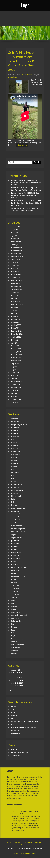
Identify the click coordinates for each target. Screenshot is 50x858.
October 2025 (16, 254)
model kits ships (16, 520)
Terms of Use (15, 756)
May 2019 (14, 376)
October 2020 (16, 358)
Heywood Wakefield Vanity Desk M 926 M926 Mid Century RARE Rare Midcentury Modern (26, 182)
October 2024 (16, 286)
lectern (13, 502)
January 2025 (16, 277)
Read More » (22, 145)
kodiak (13, 499)
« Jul (10, 691)
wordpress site (16, 733)
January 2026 (16, 245)
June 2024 (15, 292)
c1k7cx (13, 718)
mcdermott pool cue (18, 508)
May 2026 (14, 233)
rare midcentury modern (19, 567)
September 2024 (17, 289)
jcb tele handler (16, 496)
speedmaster (15, 594)
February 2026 (16, 242)
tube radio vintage (17, 639)
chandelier (15, 445)
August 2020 (15, 364)
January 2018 (16, 399)
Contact (14, 750)
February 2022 (16, 331)
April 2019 (14, 379)
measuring (15, 511)
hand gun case (16, 484)
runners (14, 582)
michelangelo (16, 514)
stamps (13, 600)
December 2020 (17, 355)
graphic (14, 481)
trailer (13, 633)
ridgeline (14, 579)
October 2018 (16, 388)
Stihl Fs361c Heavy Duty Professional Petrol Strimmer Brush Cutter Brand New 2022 (24, 61)
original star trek (16, 538)
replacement (15, 570)
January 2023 (16, 322)
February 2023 (16, 319)
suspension (15, 618)
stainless (14, 597)
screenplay (15, 585)
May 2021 (14, 340)
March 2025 (15, 272)
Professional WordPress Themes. (25, 854)
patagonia (14, 547)
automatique (15, 434)
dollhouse (14, 463)
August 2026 (15, 227)
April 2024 (14, 298)
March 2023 (15, 316)
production (15, 556)
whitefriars (14, 651)
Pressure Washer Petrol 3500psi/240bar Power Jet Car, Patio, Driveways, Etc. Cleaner (25, 195)
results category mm (18, 576)
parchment (15, 541)
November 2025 (17, 251)
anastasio (14, 419)
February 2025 (16, 274)
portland (14, 550)
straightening (15, 612)
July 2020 (14, 367)
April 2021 (14, 343)
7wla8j (13, 710)
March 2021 (15, 346)
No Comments (27, 75)
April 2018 (14, 393)
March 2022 (15, 328)
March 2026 (15, 239)
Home (9, 842)
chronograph (15, 451)
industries (14, 493)
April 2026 (14, 236)
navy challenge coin (18, 529)
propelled (14, 561)
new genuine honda (18, 532)
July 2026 (14, 230)
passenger (15, 544)
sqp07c (13, 713)
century (13, 440)
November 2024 (17, 283)
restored (14, 573)
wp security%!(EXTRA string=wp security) (25, 721)
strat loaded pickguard (19, 615)
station (13, 603)
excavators (15, 472)
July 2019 (14, 370)
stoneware (15, 606)
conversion (15, 457)
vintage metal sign (17, 645)
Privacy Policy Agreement (20, 753)
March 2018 (15, 396)
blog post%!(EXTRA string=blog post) (24, 727)
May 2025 (14, 269)
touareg (14, 627)
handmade (15, 487)
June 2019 (15, 373)
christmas (14, 448)
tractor (13, 630)
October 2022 (16, 325)
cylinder (14, 460)
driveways (14, 466)
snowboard (15, 591)
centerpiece (15, 437)
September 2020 (17, 361)
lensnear (14, 505)
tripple (13, 636)
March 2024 (15, 301)
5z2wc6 (14, 716)
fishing (13, 478)
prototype (14, 564)
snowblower (15, 588)
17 (9, 683)
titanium (14, 624)
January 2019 (16, 385)
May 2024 (14, 295)
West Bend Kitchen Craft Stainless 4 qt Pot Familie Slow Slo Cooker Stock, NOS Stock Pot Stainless (26, 203)
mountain (14, 523)
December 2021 (17, 334)
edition (13, 469)
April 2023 (14, 313)
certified (14, 442)
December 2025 (17, 248)
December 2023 (17, 304)
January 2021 (16, 352)
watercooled (15, 648)
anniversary (15, 422)
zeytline (14, 654)
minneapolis (15, 517)
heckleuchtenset (17, 490)
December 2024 (17, 280)
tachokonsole (16, 621)
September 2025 (17, 257)
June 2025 (15, 266)
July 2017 (14, 402)
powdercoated (16, 553)
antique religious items (19, 425)
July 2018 (14, 390)
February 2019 (16, 382)
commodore (15, 454)
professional (12, 77)
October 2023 (16, 307)
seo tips (14, 724)
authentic (14, 431)
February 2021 (16, 349)
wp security (15, 730)
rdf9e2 (13, 707)
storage (14, 609)
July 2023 (14, 310)
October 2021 (16, 337)
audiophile (15, 428)
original (14, 535)
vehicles (14, 642)
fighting (13, 475)
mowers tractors (16, 526)
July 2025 (14, 263)
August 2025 (15, 260)
